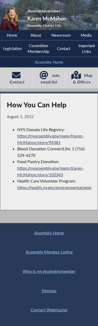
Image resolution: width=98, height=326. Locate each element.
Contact (63, 48)
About (36, 35)
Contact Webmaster (49, 309)
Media (86, 35)
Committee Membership (38, 48)
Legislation (12, 48)
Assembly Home (49, 62)
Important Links (86, 48)
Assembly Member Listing (49, 251)
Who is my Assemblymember (49, 271)
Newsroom (61, 35)
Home (12, 35)
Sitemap (49, 290)
